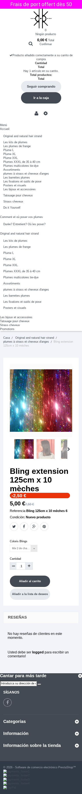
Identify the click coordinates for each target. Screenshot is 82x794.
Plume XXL (10, 158)
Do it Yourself (11, 207)
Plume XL (9, 154)
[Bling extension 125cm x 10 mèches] (24, 449)
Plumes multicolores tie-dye (20, 165)
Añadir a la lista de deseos (30, 594)
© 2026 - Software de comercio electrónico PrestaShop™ (39, 767)
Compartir (24, 526)
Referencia (17, 511)
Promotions (7, 329)
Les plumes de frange (17, 146)
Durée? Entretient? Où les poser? (24, 224)
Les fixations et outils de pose (22, 181)
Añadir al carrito (30, 581)
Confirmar (46, 44)
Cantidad (15, 558)
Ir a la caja (41, 98)
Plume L (8, 150)
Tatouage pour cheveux (18, 195)
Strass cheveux (13, 201)
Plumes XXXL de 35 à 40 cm (21, 161)
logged (38, 652)
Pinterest (44, 526)
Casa (6, 337)
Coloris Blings (19, 541)
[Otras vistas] (11, 449)
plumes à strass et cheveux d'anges (26, 173)
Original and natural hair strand (22, 136)
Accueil (4, 129)
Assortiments (11, 169)
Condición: (17, 517)
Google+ (34, 526)
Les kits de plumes (15, 142)
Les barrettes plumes (16, 177)
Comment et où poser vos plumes (21, 217)
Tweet (14, 526)
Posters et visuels (14, 185)
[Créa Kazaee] (41, 18)
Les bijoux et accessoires (19, 189)
